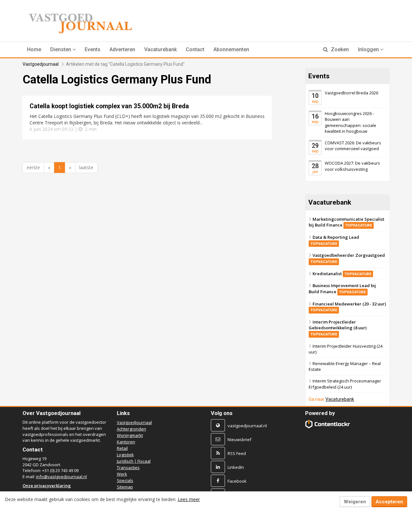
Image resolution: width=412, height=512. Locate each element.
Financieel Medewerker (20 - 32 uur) (348, 306)
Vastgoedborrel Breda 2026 (351, 93)
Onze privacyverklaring (47, 485)
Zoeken (339, 49)
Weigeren (355, 502)
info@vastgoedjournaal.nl (61, 476)
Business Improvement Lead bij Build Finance (342, 289)
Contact (195, 49)
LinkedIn (236, 467)
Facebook (237, 481)
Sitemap (125, 487)
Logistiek (125, 455)
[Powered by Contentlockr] (328, 424)
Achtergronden (131, 429)
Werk (122, 474)
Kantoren (126, 442)
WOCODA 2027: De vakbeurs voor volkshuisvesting (352, 166)
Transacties (128, 467)
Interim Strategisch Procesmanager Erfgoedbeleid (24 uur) (345, 384)
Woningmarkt (130, 435)
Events (92, 49)
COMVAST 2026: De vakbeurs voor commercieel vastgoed (353, 146)
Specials (125, 480)
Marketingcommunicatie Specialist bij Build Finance (346, 222)
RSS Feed (237, 453)
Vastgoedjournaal (41, 64)
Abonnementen (231, 49)
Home (34, 49)
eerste (33, 167)
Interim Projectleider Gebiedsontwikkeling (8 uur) (338, 327)
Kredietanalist (342, 273)
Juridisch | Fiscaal (134, 461)
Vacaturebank (160, 49)
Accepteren (389, 502)
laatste (86, 167)
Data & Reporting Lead (334, 240)
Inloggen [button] (369, 49)
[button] (63, 49)
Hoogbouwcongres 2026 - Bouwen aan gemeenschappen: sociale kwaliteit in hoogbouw (350, 122)
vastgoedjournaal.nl (247, 426)
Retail (122, 448)
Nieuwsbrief (239, 439)
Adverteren (122, 49)
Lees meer (189, 499)
